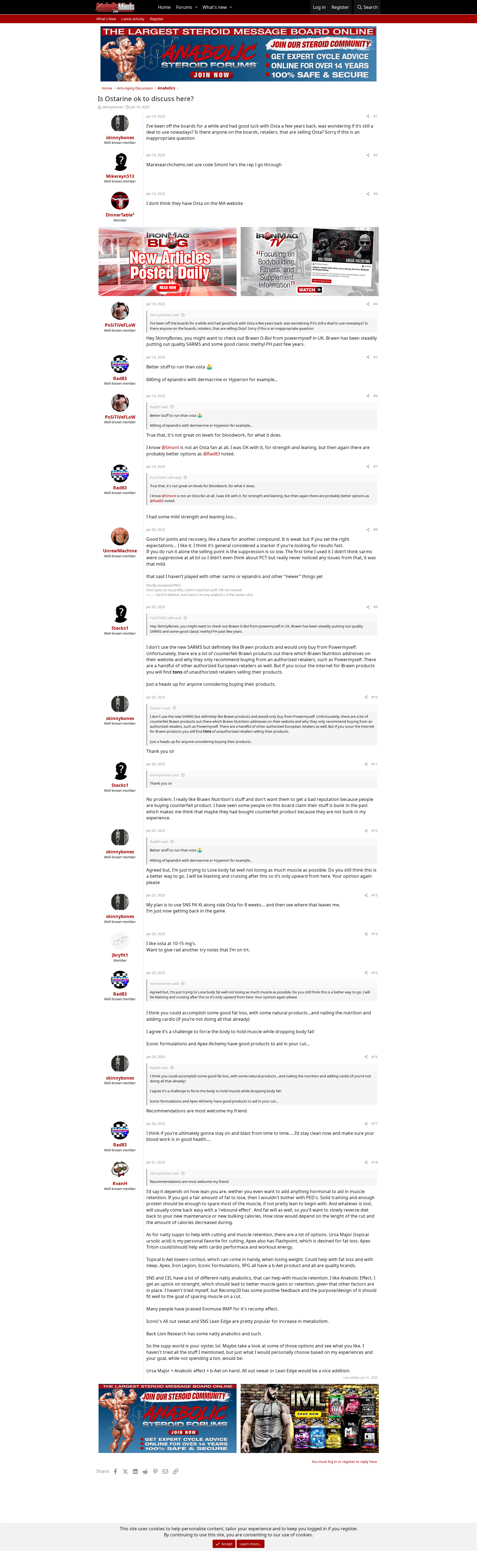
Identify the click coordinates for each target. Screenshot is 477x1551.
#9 (375, 607)
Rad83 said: (159, 406)
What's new (215, 7)
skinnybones (112, 106)
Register (156, 18)
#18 (375, 1162)
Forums (184, 7)
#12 (375, 830)
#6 (375, 396)
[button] (196, 7)
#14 (375, 934)
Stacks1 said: (160, 708)
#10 (375, 697)
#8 (375, 529)
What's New (106, 18)
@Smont (170, 447)
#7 (375, 466)
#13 (375, 895)
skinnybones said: (164, 314)
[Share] (368, 117)
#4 (375, 304)
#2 (375, 155)
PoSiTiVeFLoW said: (166, 477)
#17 (375, 1123)
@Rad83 (211, 454)
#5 (375, 357)
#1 (375, 116)
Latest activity (132, 18)
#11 (375, 764)
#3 (375, 193)
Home (164, 7)
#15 (375, 972)
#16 (375, 1056)
